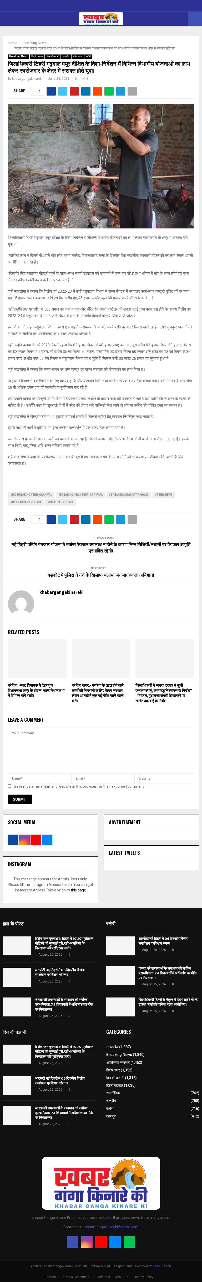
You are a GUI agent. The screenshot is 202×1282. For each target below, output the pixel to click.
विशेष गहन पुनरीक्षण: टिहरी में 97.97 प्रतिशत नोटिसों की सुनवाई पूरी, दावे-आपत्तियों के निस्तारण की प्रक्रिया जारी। (64, 943)
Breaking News (18, 56)
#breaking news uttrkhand (129, 494)
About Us (121, 1277)
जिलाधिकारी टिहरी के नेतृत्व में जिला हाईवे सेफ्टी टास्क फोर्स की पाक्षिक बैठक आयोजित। (168, 1002)
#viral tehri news (60, 502)
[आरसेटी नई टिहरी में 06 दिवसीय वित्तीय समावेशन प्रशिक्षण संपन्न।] (17, 977)
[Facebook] (72, 1242)
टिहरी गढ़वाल (37, 56)
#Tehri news (164, 494)
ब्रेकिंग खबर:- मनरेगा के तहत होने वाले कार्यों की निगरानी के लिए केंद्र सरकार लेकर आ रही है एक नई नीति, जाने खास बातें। (98, 693)
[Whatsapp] (129, 1242)
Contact (50, 1277)
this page (78, 890)
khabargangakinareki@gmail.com (111, 1227)
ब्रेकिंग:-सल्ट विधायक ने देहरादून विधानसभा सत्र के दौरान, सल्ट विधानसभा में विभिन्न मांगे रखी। (36, 690)
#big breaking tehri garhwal (31, 494)
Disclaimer (102, 1277)
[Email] (115, 1242)
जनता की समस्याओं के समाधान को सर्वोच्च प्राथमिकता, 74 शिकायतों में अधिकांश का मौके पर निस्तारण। (64, 1004)
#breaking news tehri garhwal (80, 494)
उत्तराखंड (112, 1047)
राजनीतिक (113, 1093)
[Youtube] (101, 1242)
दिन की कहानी (53, 56)
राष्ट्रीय (66, 56)
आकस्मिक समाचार (118, 1062)
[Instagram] (87, 1242)
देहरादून (111, 1116)
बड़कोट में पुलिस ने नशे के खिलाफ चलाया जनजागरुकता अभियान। (101, 575)
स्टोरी (88, 56)
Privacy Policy (143, 1277)
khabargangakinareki (27, 79)
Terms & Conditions (75, 1277)
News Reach (162, 1266)
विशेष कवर (77, 56)
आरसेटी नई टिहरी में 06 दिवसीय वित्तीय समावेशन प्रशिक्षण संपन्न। (60, 972)
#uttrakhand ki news (26, 502)
